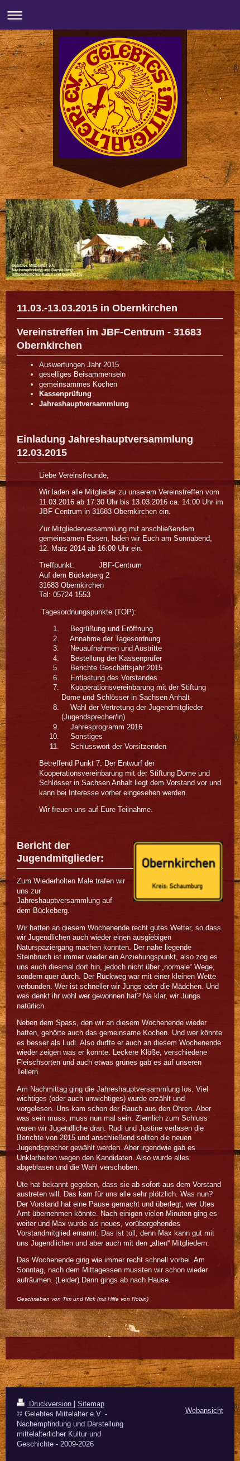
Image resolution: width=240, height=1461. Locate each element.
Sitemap (91, 1404)
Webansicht (204, 1410)
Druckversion (50, 1404)
